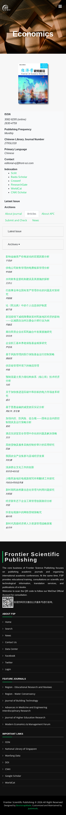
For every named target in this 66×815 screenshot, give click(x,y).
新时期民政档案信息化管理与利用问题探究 (30, 489)
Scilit (13, 173)
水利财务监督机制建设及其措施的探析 (27, 279)
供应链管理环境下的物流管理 (22, 365)
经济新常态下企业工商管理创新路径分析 (29, 501)
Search (8, 628)
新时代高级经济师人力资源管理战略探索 (29, 523)
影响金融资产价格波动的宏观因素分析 (27, 256)
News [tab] (35, 220)
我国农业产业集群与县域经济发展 (25, 456)
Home (8, 621)
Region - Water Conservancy (20, 693)
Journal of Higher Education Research (25, 717)
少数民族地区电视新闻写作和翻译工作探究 (30, 478)
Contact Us (11, 642)
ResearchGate (19, 184)
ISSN (7, 742)
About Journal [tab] (13, 213)
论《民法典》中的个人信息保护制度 (26, 305)
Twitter (9, 662)
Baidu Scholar (19, 177)
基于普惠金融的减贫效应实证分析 (25, 407)
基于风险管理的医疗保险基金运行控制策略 (30, 354)
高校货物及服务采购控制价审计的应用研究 (30, 444)
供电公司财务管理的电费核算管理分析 (27, 267)
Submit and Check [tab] (16, 220)
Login (8, 669)
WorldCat (16, 188)
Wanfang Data (12, 755)
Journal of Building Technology (21, 700)
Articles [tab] (31, 213)
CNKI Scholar (19, 192)
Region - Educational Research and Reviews (28, 687)
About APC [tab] (48, 213)
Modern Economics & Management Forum (27, 724)
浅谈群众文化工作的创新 (20, 467)
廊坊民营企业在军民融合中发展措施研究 (29, 331)
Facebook (10, 655)
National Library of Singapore (21, 748)
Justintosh (33, 808)
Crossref (16, 180)
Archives (13, 244)
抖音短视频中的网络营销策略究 (24, 512)
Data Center (11, 648)
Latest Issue (14, 231)
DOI (7, 762)
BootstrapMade (23, 805)
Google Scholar (13, 775)
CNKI (7, 769)
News (8, 635)
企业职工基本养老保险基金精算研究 (26, 343)
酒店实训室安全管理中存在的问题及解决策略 (31, 433)
